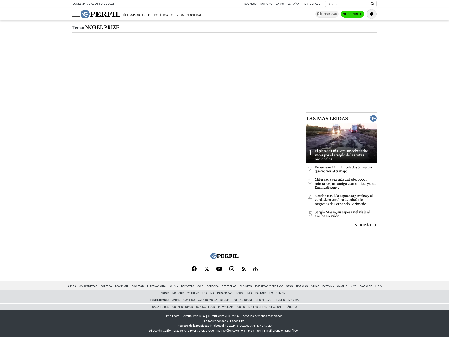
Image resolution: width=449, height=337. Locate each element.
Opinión (177, 15)
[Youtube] (219, 269)
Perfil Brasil (311, 3)
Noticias (266, 3)
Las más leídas (327, 118)
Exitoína (293, 3)
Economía (121, 286)
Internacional (157, 286)
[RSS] (244, 269)
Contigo (189, 299)
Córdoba (213, 286)
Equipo (240, 306)
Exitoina (328, 286)
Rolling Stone (243, 299)
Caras (280, 3)
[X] (206, 269)
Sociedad (194, 15)
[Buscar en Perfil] (372, 4)
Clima (174, 286)
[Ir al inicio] (100, 14)
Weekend (193, 293)
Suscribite (352, 14)
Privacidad (225, 306)
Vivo (354, 286)
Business (250, 3)
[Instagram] (231, 269)
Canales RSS (160, 306)
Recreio (280, 299)
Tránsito (290, 306)
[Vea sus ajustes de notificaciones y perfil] (371, 14)
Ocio (200, 286)
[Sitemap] (255, 269)
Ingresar (330, 14)
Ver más (363, 225)
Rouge (240, 293)
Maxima (293, 299)
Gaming (342, 286)
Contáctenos (205, 306)
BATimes (260, 293)
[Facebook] (194, 269)
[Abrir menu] (76, 14)
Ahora (71, 286)
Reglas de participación (264, 306)
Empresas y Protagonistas (274, 286)
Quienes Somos (182, 306)
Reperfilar (229, 286)
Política (161, 15)
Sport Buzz (264, 299)
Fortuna (208, 293)
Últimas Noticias (137, 15)
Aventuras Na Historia (213, 299)
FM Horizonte (278, 293)
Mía (249, 293)
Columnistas (88, 286)
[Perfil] (224, 258)
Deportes (187, 286)
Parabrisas (224, 293)
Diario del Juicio (371, 286)
